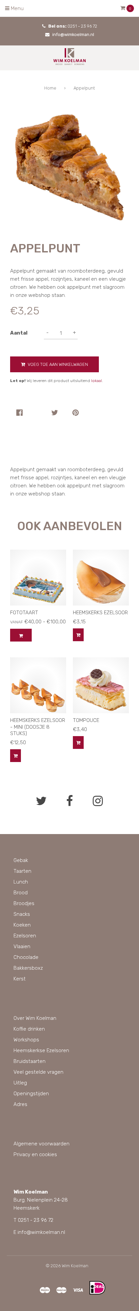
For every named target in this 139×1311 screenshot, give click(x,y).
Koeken (22, 925)
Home (50, 88)
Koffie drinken (29, 1029)
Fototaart (24, 613)
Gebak (20, 860)
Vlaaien (21, 946)
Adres (20, 1104)
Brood (20, 893)
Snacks (21, 914)
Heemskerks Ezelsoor (100, 613)
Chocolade (25, 957)
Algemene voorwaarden (41, 1144)
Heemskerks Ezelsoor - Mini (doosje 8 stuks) (37, 726)
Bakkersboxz (28, 968)
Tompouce (86, 720)
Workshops (26, 1040)
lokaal (96, 380)
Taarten (22, 871)
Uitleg (20, 1083)
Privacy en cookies (35, 1154)
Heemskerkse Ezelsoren (41, 1050)
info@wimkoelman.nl (73, 34)
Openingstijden (31, 1094)
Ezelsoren (24, 936)
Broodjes (23, 903)
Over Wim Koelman (34, 1018)
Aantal (19, 333)
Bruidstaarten (29, 1061)
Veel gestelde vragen (38, 1072)
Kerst (19, 979)
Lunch (20, 882)
